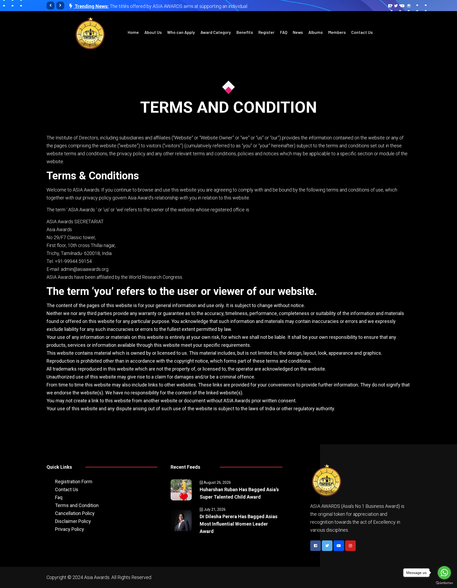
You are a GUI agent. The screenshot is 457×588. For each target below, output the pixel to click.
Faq (58, 497)
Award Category (215, 32)
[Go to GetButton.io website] (444, 582)
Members (337, 32)
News (298, 32)
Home (133, 32)
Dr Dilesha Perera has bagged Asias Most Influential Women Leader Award (238, 524)
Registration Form (73, 481)
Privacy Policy (69, 529)
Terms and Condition (77, 505)
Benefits (244, 32)
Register (266, 32)
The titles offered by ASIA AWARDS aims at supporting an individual (178, 5)
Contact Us (362, 32)
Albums (315, 32)
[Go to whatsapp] (444, 572)
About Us (153, 32)
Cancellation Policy (75, 513)
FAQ (283, 32)
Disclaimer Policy (73, 521)
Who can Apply (181, 32)
